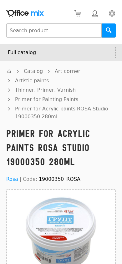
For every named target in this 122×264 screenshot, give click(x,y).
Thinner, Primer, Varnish (45, 90)
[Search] (109, 30)
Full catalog (22, 52)
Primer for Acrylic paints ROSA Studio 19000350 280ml (61, 112)
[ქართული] (112, 13)
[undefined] (9, 71)
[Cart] (77, 13)
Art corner (67, 71)
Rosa (12, 179)
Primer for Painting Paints (46, 99)
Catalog (33, 71)
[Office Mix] (25, 13)
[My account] (95, 13)
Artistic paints (32, 81)
